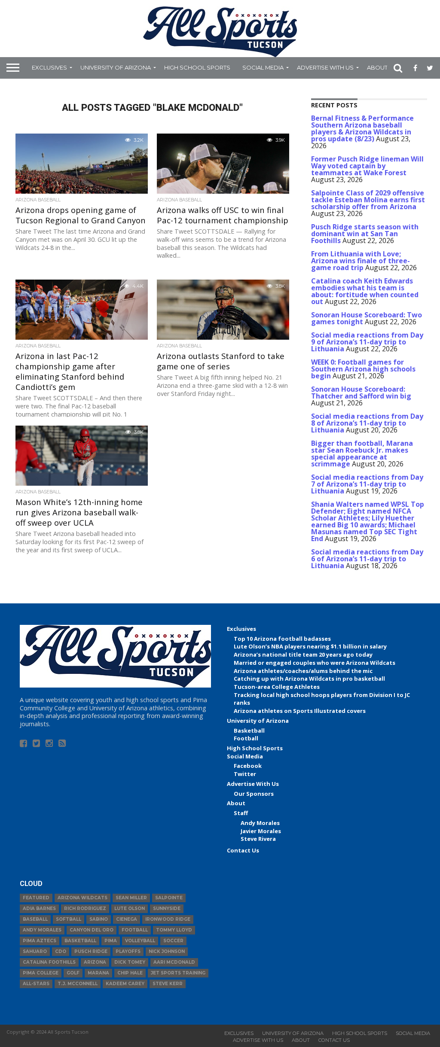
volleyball (140, 941)
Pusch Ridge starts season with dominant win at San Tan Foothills (365, 233)
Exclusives (49, 67)
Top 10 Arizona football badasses (282, 638)
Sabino (98, 919)
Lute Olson (129, 908)
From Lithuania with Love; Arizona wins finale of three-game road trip (360, 260)
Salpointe (169, 898)
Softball (68, 919)
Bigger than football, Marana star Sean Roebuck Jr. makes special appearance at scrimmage (362, 453)
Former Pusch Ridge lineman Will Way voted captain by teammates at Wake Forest (367, 165)
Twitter (245, 774)
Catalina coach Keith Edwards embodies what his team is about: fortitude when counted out (365, 291)
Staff (241, 813)
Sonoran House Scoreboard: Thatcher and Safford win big (361, 392)
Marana (98, 973)
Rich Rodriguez (85, 908)
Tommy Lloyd (174, 930)
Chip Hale (130, 973)
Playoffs (128, 951)
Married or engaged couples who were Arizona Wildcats (314, 663)
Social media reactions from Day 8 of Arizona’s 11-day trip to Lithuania (367, 423)
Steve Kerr (168, 983)
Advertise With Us (325, 67)
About (377, 67)
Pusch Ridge (90, 951)
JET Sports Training (178, 973)
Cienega (126, 919)
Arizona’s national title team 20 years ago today (303, 654)
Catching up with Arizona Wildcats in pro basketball (309, 678)
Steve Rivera (258, 839)
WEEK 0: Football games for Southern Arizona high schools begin (363, 368)
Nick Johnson (167, 951)
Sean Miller (131, 898)
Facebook (248, 766)
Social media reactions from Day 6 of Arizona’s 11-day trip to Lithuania (367, 558)
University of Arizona (115, 67)
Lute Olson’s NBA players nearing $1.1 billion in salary (310, 646)
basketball (80, 941)
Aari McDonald (174, 962)
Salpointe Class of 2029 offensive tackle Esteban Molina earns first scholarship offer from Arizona (368, 199)
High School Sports (197, 67)
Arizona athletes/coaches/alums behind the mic (303, 671)
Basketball (249, 730)
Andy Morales (260, 823)
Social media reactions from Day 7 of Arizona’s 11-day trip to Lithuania (367, 484)
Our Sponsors (254, 793)
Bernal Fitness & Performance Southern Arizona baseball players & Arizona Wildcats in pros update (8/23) (362, 128)
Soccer (173, 941)
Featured (36, 898)
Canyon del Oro (91, 930)
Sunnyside (166, 908)
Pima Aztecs (39, 941)
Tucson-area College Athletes (277, 687)
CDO (60, 951)
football (135, 930)
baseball (35, 919)
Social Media (263, 67)
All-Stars (36, 983)
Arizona (95, 962)
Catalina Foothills (49, 962)
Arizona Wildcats (82, 898)
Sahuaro (35, 951)
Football (246, 738)
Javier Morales (261, 831)
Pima (110, 941)
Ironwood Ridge (167, 919)
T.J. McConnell (78, 983)
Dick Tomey (129, 962)
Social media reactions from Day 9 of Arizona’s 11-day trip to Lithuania (367, 341)
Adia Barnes (39, 908)
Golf (73, 973)
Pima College (40, 973)
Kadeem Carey (125, 983)
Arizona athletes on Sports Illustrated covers (300, 711)
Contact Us (243, 850)
